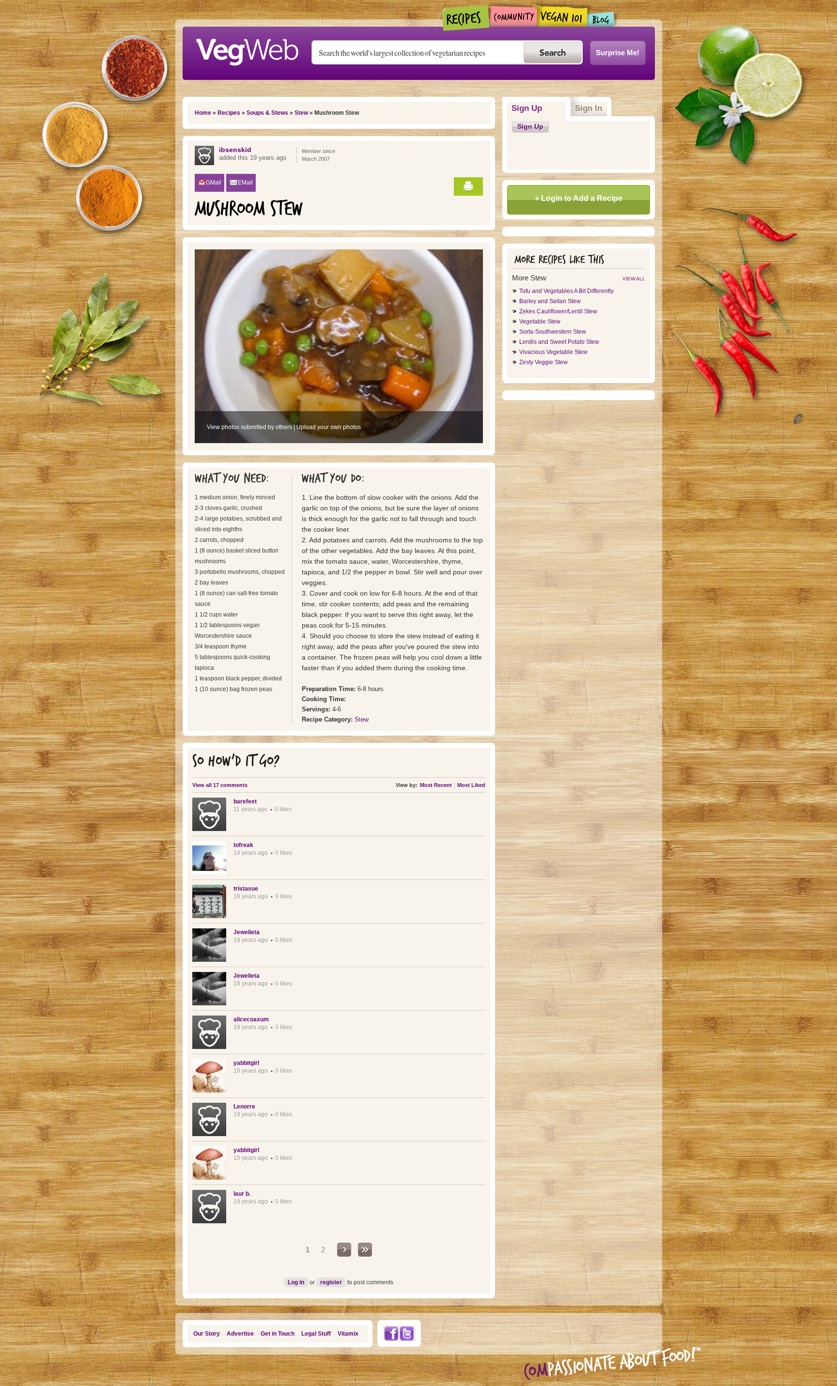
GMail (213, 182)
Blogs (601, 19)
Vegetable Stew (539, 321)
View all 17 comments (220, 785)
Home (203, 112)
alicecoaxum (251, 1019)
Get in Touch (277, 1333)
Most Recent (436, 785)
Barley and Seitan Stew (550, 301)
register (331, 1282)
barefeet (245, 801)
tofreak (243, 845)
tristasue (245, 888)
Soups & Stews (267, 112)
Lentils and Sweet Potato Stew (559, 342)
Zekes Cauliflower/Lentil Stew (558, 311)
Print (468, 186)
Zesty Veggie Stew (543, 362)
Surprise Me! (617, 52)
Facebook (391, 1333)
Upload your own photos (328, 427)
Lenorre (244, 1106)
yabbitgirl (246, 1063)
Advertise (240, 1333)
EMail (245, 182)
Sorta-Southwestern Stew (552, 331)
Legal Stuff (316, 1333)
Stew (301, 112)
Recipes (466, 18)
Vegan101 (562, 16)
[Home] (247, 49)
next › (344, 1250)
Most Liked (471, 785)
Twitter (407, 1333)
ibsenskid (235, 150)
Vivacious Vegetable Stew (553, 352)
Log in (296, 1282)
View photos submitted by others (249, 427)
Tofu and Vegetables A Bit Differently (566, 291)
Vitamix (348, 1333)
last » (365, 1250)
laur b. (241, 1193)
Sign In (588, 108)
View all (633, 278)
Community (513, 16)
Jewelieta (246, 932)
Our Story (206, 1333)
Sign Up (539, 108)
